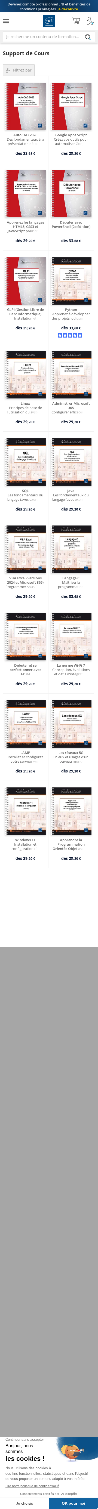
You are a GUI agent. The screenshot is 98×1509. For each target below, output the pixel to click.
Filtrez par (22, 70)
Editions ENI (49, 21)
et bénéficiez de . (49, 6)
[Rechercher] (88, 37)
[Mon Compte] (90, 21)
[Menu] (6, 21)
